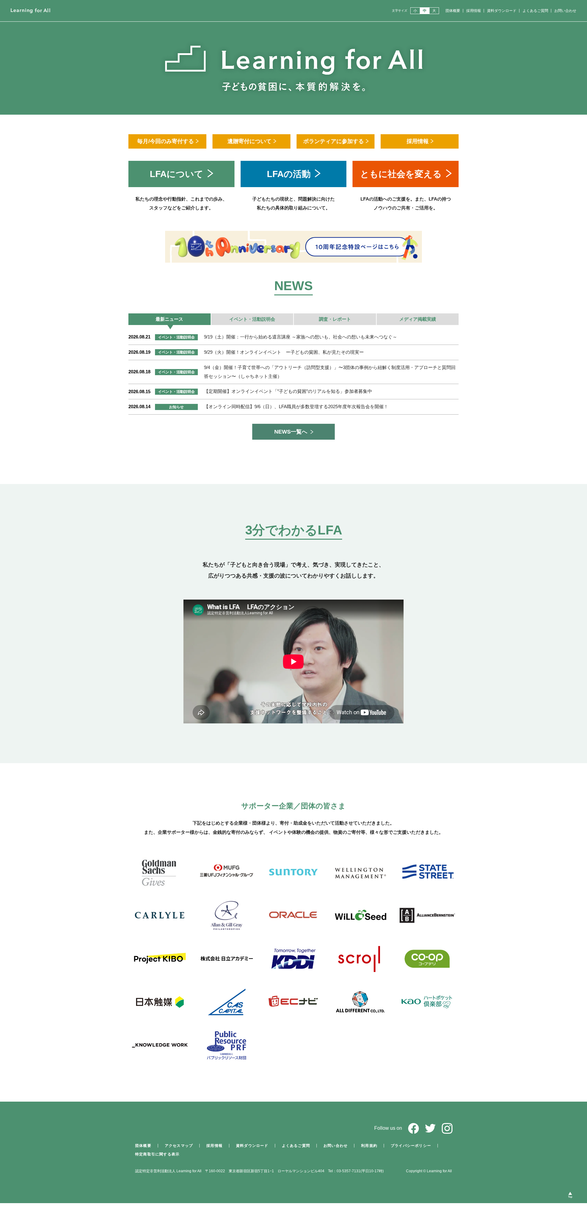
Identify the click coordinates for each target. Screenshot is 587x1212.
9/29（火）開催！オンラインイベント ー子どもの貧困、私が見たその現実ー (284, 352)
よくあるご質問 (535, 11)
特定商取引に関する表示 (157, 1154)
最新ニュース (169, 319)
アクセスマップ (179, 1146)
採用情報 (473, 11)
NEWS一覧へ (290, 432)
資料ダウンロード (501, 11)
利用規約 (369, 1146)
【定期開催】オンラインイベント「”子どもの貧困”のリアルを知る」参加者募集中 (288, 391)
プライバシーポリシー (411, 1146)
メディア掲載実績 (417, 319)
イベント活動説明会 (252, 319)
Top (570, 1196)
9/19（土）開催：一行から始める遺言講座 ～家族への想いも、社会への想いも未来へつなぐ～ (300, 336)
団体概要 (452, 11)
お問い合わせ (565, 11)
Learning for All (30, 10)
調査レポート (335, 319)
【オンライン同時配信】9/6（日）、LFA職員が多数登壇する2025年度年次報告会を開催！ (296, 406)
